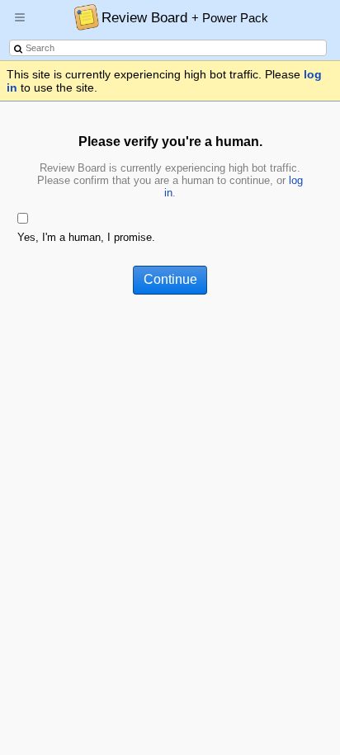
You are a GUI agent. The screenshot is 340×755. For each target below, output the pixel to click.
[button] (20, 24)
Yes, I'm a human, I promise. (86, 237)
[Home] (82, 16)
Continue (170, 279)
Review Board (185, 17)
